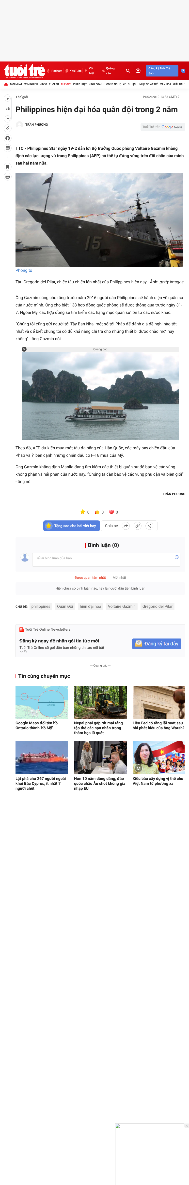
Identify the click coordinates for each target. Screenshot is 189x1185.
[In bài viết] (8, 177)
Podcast (56, 71)
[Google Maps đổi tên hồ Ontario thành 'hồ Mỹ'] (42, 702)
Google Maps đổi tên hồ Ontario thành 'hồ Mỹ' (37, 725)
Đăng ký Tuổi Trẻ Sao (159, 71)
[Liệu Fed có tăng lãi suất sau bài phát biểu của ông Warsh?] (159, 702)
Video (43, 84)
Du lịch (132, 84)
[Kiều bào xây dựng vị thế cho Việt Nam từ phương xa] (159, 757)
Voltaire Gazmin (122, 606)
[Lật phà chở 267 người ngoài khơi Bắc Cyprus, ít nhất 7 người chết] (42, 757)
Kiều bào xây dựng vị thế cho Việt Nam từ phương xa (158, 781)
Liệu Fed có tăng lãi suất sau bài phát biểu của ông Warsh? (159, 725)
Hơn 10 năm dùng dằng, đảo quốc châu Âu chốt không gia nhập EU (99, 783)
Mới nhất (16, 84)
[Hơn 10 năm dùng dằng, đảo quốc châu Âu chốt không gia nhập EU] (100, 757)
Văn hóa (165, 84)
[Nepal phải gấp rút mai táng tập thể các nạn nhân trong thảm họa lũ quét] (100, 702)
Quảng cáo (110, 71)
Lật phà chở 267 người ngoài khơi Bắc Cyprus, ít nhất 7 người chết (41, 783)
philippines (41, 606)
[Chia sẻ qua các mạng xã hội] (149, 526)
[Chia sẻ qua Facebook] (126, 526)
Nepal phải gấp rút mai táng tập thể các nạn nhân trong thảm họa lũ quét (98, 728)
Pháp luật (80, 84)
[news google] (163, 127)
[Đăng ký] (156, 643)
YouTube (75, 71)
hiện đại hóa (90, 606)
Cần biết (91, 71)
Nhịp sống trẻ (148, 84)
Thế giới (66, 84)
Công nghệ (113, 84)
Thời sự (54, 84)
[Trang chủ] (6, 84)
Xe (124, 84)
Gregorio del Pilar (157, 606)
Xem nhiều (31, 84)
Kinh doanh (96, 84)
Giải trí (178, 84)
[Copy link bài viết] (138, 526)
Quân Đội (65, 606)
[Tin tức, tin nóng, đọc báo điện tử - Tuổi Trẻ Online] (24, 70)
